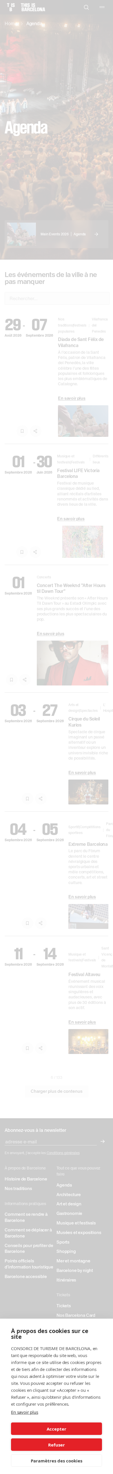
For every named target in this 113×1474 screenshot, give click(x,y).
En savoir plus (24, 1412)
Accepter (56, 1429)
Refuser (56, 1445)
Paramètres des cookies (56, 1461)
